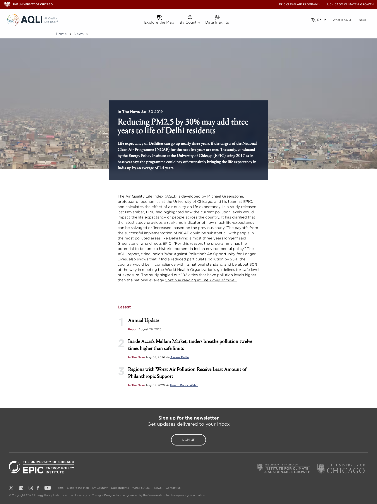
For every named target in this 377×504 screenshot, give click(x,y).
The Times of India (217, 280)
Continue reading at (183, 280)
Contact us (173, 487)
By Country (100, 487)
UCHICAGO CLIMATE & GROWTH (350, 4)
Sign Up (188, 440)
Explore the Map (78, 487)
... (235, 280)
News (79, 34)
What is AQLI (141, 487)
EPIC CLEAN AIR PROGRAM (298, 4)
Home (61, 34)
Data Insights (120, 487)
